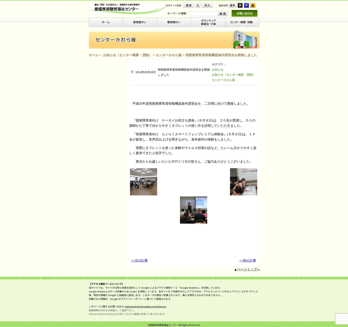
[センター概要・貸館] (242, 22)
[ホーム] (105, 22)
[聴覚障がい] (174, 22)
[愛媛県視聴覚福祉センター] (127, 9)
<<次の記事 (139, 260)
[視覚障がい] (140, 22)
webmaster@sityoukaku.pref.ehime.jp (145, 306)
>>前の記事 (247, 260)
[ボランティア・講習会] (208, 22)
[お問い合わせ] (244, 13)
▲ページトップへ (247, 269)
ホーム (94, 55)
